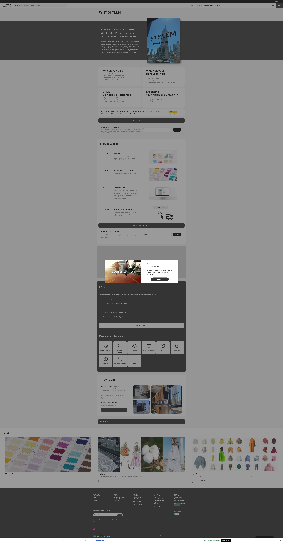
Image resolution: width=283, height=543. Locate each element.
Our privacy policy (100, 540)
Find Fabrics (160, 279)
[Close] (175, 263)
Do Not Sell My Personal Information (212, 540)
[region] (141, 540)
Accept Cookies (225, 540)
